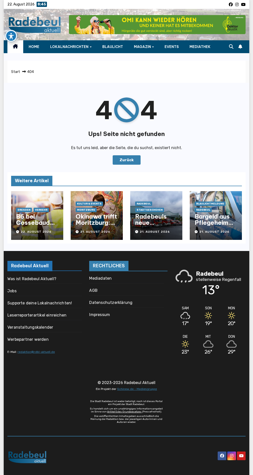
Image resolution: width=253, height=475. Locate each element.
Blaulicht (112, 47)
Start (15, 71)
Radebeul (144, 203)
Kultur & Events (89, 203)
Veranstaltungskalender (30, 327)
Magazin (143, 47)
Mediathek (200, 47)
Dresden (24, 209)
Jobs (12, 291)
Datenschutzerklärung (110, 302)
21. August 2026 (95, 231)
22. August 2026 (36, 231)
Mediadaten (100, 278)
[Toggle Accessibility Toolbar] (11, 36)
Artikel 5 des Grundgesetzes (124, 411)
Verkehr (41, 209)
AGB (93, 290)
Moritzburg (86, 209)
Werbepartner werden (28, 339)
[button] (231, 46)
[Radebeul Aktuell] (34, 24)
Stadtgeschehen (150, 209)
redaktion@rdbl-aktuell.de (36, 352)
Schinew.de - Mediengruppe (137, 389)
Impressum (99, 314)
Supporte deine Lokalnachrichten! (39, 303)
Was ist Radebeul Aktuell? (31, 278)
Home (34, 47)
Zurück (127, 160)
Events (172, 47)
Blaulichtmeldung (210, 203)
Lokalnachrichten (69, 47)
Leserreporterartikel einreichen (36, 315)
